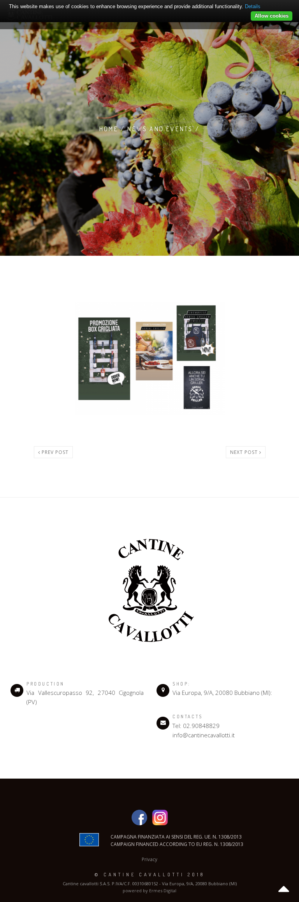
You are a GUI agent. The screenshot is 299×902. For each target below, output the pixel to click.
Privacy (149, 859)
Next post (244, 452)
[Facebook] (141, 817)
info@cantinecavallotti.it (203, 735)
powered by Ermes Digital (149, 890)
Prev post (54, 452)
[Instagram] (160, 817)
